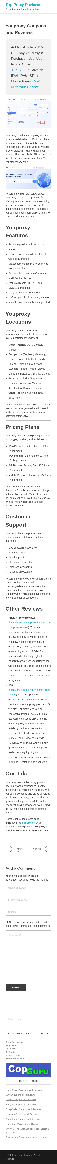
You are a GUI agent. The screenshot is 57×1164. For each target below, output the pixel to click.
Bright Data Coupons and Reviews (23, 1119)
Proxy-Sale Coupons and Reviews (23, 1124)
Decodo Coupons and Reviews (21, 1099)
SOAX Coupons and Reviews (20, 1094)
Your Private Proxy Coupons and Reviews (26, 1137)
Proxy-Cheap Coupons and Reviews (24, 1090)
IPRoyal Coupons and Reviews (21, 1104)
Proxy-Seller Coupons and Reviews (23, 1109)
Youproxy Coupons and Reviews (22, 1114)
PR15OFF (20, 70)
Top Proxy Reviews (23, 4)
